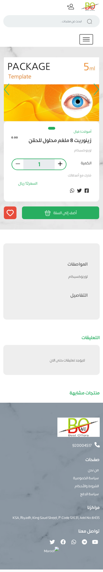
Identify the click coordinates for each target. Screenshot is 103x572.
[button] (51, 128)
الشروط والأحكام (87, 486)
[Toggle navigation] (86, 39)
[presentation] (95, 89)
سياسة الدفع (89, 494)
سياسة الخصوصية (86, 478)
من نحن (93, 470)
